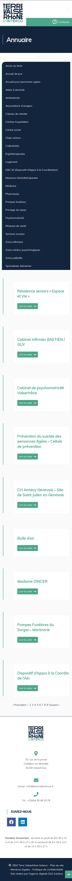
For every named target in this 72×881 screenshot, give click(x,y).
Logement (11, 161)
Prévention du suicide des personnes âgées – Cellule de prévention (39, 441)
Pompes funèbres (16, 201)
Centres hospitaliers (17, 121)
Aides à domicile (15, 89)
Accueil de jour (14, 73)
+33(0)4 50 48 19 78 (38, 800)
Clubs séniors (13, 137)
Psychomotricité (15, 217)
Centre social (13, 129)
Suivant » (54, 704)
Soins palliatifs (14, 257)
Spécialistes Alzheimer (18, 266)
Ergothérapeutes (15, 153)
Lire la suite (25, 306)
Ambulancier (13, 97)
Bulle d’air (25, 538)
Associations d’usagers (19, 105)
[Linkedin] (22, 822)
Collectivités (12, 145)
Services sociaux (15, 233)
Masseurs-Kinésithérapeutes (22, 177)
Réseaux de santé (16, 225)
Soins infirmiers (14, 241)
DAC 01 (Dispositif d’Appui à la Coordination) (32, 169)
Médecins (11, 185)
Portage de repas (16, 209)
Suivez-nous (21, 811)
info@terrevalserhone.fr (40, 786)
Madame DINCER (32, 581)
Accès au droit (14, 65)
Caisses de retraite (16, 113)
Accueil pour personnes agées (23, 81)
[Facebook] (11, 822)
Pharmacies (12, 193)
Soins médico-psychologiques (23, 249)
